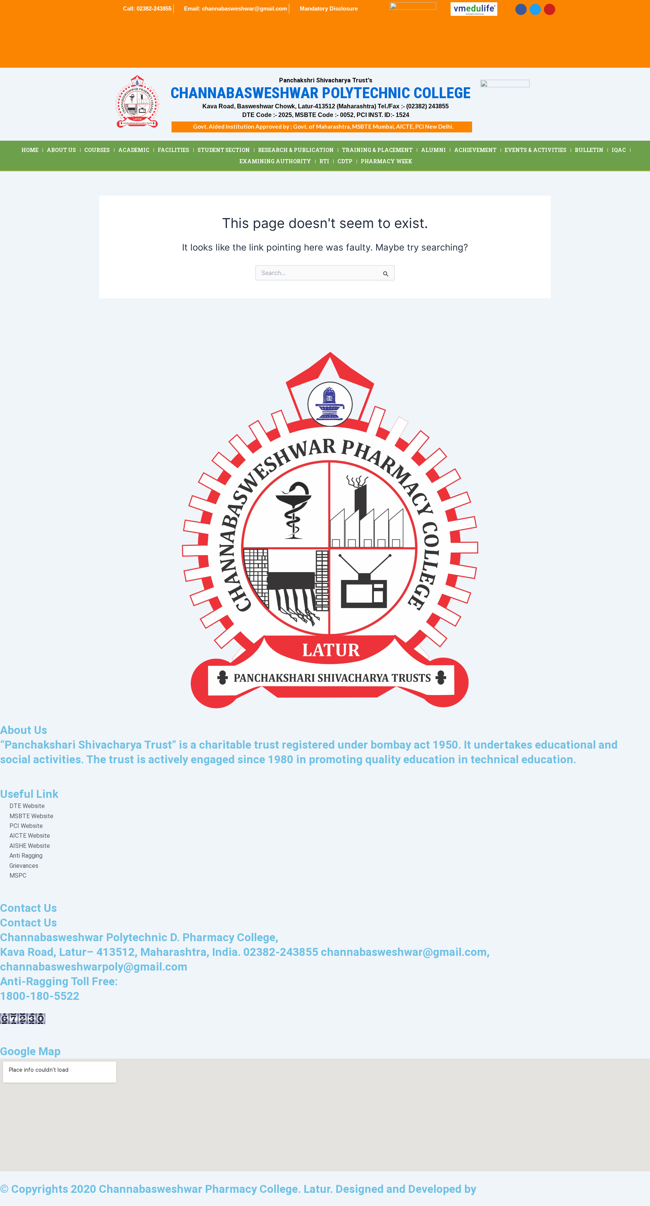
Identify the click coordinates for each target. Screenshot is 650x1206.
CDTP (344, 161)
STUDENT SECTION (223, 149)
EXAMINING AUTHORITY (275, 161)
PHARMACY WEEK (386, 161)
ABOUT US (61, 149)
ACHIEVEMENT (475, 149)
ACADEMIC (133, 149)
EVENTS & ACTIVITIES (535, 149)
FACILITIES (173, 149)
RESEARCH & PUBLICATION (296, 149)
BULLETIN (589, 149)
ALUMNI (433, 149)
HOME (29, 149)
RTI (324, 161)
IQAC (619, 149)
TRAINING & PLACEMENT (377, 149)
